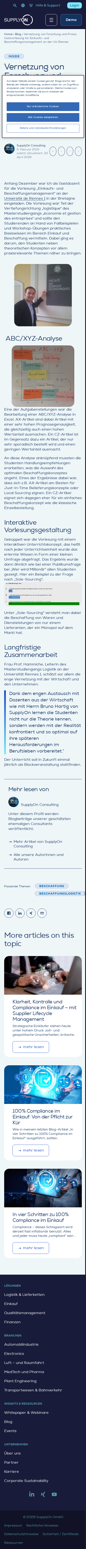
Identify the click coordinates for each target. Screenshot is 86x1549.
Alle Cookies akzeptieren (43, 117)
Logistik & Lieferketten (24, 1294)
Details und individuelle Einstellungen (43, 128)
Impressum (13, 1525)
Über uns (12, 1453)
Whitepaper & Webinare (26, 1412)
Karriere (11, 1471)
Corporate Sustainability (26, 1481)
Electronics (14, 1353)
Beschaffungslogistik (60, 893)
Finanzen (12, 1322)
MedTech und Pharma (24, 1372)
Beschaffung (51, 886)
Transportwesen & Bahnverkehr (33, 1390)
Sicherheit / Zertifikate (60, 1534)
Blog (8, 1422)
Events (10, 1431)
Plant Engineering (20, 1381)
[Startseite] (18, 20)
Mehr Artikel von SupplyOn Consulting (35, 844)
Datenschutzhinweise (21, 1534)
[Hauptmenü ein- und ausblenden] (51, 20)
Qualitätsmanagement (24, 1313)
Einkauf (11, 1304)
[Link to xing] (43, 1496)
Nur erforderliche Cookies (43, 106)
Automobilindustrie (21, 1344)
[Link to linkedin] (31, 1496)
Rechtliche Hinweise (42, 1525)
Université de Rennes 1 (24, 198)
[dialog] (43, 106)
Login (74, 5)
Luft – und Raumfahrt (24, 1363)
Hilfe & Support (48, 5)
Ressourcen (13, 1543)
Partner (11, 1462)
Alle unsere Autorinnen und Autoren (35, 857)
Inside (14, 56)
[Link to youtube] (54, 1496)
